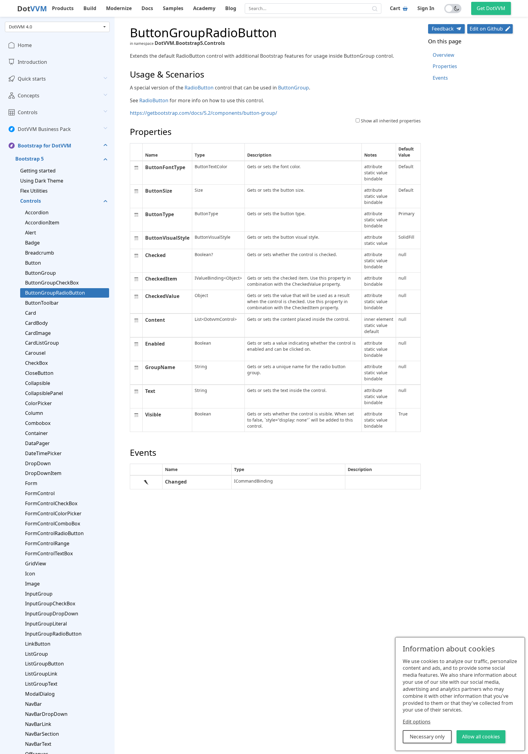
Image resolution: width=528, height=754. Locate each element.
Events (440, 77)
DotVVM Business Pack (44, 128)
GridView (35, 563)
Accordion (37, 212)
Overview (443, 55)
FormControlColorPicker (53, 513)
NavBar (33, 703)
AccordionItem (42, 222)
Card (30, 313)
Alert (30, 232)
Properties (445, 66)
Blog (230, 8)
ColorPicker (38, 403)
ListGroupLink (41, 673)
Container (36, 433)
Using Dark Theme (41, 180)
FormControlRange (47, 543)
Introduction (32, 62)
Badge (32, 242)
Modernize (119, 8)
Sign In (426, 8)
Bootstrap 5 (29, 158)
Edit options (417, 721)
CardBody (36, 322)
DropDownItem (43, 473)
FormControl (40, 493)
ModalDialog (40, 694)
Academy (204, 8)
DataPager (37, 443)
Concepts (28, 95)
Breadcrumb (39, 252)
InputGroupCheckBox (50, 603)
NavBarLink (38, 723)
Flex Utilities (34, 190)
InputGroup (39, 593)
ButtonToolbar (42, 302)
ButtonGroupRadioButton (55, 292)
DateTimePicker (43, 453)
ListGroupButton (44, 663)
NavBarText (38, 744)
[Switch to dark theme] (452, 8)
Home (25, 45)
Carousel (35, 353)
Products (63, 8)
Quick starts (32, 78)
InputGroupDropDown (51, 613)
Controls (28, 112)
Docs (147, 8)
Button (33, 262)
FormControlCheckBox (51, 503)
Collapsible (37, 382)
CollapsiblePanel (44, 393)
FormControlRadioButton (54, 533)
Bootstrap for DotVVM (44, 145)
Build (89, 8)
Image (32, 583)
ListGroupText (41, 683)
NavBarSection (42, 733)
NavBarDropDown (46, 713)
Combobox (37, 423)
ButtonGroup (40, 272)
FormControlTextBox (49, 553)
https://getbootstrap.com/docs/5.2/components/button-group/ (203, 113)
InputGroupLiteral (46, 623)
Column (34, 413)
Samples (173, 8)
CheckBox (36, 363)
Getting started (38, 170)
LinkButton (37, 643)
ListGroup (36, 653)
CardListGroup (42, 342)
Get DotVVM (491, 8)
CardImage (38, 332)
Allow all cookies (481, 736)
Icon (30, 573)
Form (31, 483)
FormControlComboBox (52, 523)
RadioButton (199, 87)
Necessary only (427, 736)
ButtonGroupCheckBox (52, 282)
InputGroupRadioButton (53, 633)
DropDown (38, 463)
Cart (395, 8)
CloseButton (39, 373)
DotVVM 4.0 (20, 27)
